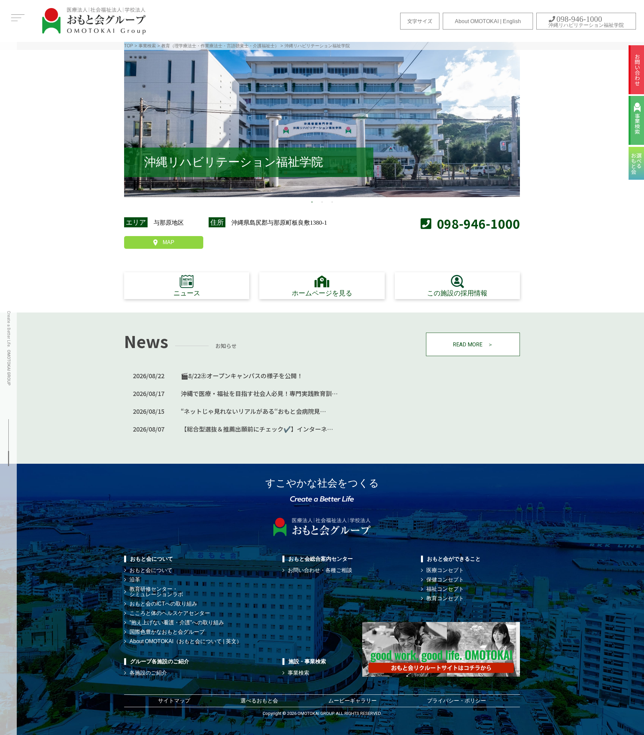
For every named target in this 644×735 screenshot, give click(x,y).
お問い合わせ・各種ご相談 (320, 570)
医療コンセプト (445, 570)
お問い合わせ (637, 70)
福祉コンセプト (445, 589)
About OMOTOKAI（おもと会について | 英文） (185, 641)
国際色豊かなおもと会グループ (167, 632)
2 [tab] (322, 202)
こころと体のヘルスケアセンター (169, 613)
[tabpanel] (322, 119)
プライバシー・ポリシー (456, 700)
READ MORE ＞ (473, 344)
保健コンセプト (445, 579)
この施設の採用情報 (457, 293)
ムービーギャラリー (352, 700)
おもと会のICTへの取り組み (163, 604)
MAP (168, 242)
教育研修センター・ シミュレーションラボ (156, 591)
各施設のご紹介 (148, 673)
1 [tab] (312, 202)
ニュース (186, 293)
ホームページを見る (322, 293)
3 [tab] (332, 202)
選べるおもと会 (259, 700)
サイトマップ (174, 700)
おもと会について (150, 570)
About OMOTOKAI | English (488, 21)
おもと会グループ (94, 21)
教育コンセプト (445, 598)
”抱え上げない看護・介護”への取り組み (176, 622)
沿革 (134, 579)
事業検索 (637, 123)
